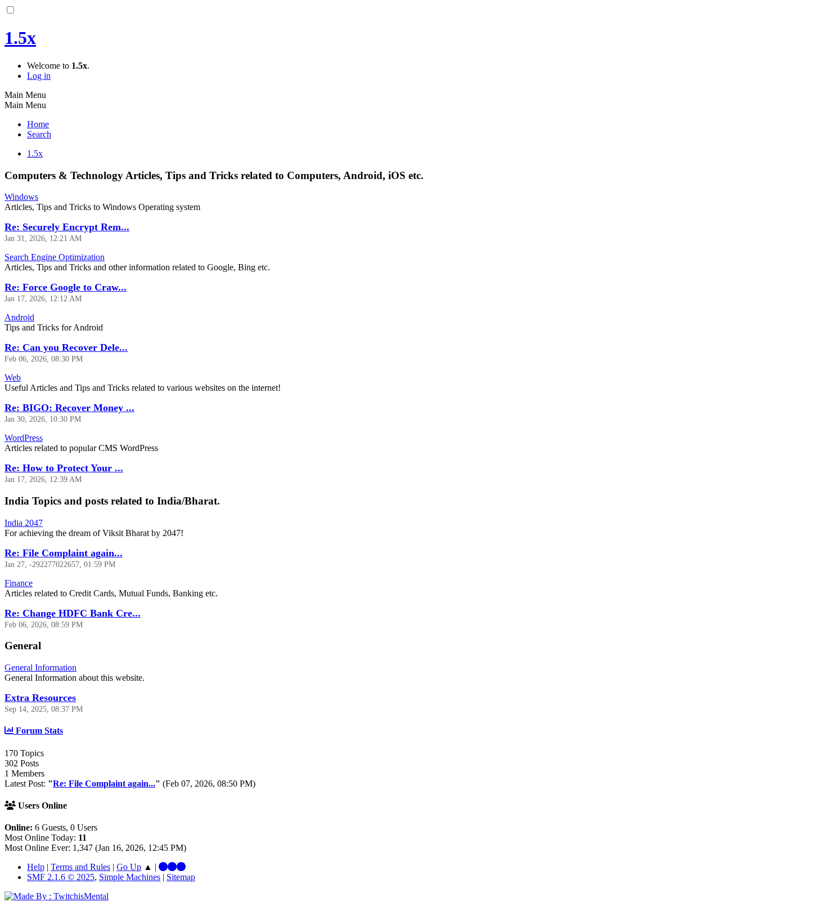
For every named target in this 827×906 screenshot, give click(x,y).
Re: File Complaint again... (64, 553)
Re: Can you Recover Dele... (66, 347)
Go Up (128, 867)
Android (19, 317)
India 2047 (24, 523)
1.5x (20, 38)
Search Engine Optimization (55, 257)
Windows (21, 197)
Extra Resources (40, 697)
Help (35, 867)
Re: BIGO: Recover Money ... (69, 407)
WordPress (24, 438)
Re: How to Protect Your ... (64, 468)
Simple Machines (129, 877)
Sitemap (181, 877)
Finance (19, 583)
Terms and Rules (80, 867)
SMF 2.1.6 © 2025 (61, 877)
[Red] (172, 867)
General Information (41, 667)
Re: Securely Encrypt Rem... (67, 227)
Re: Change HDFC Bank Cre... (73, 613)
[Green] (181, 867)
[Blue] (163, 867)
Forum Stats (38, 730)
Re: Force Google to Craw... (66, 287)
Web (13, 377)
